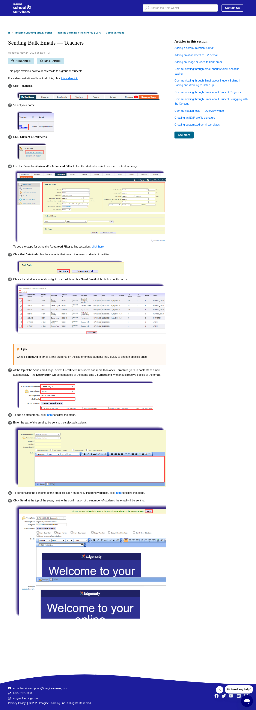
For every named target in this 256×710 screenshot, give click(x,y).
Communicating (115, 32)
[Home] (22, 8)
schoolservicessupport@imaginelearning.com (40, 688)
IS (9, 32)
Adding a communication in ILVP (194, 47)
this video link (69, 78)
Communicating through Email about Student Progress (207, 92)
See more (184, 134)
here (50, 414)
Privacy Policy (17, 703)
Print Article (23, 60)
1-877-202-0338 (22, 693)
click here (98, 246)
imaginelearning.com (25, 698)
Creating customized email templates (197, 124)
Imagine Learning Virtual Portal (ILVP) (79, 32)
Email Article (52, 60)
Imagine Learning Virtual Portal (33, 32)
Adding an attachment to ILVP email (196, 55)
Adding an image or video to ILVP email (198, 62)
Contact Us (232, 7)
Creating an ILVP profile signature (194, 117)
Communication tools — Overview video (199, 110)
